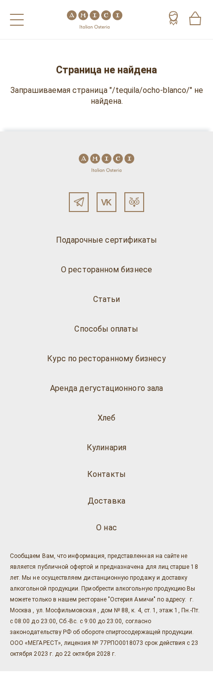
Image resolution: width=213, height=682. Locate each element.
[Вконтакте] (106, 202)
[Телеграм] (79, 202)
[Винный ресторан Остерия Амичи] (94, 19)
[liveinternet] (22, 676)
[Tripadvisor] (134, 202)
